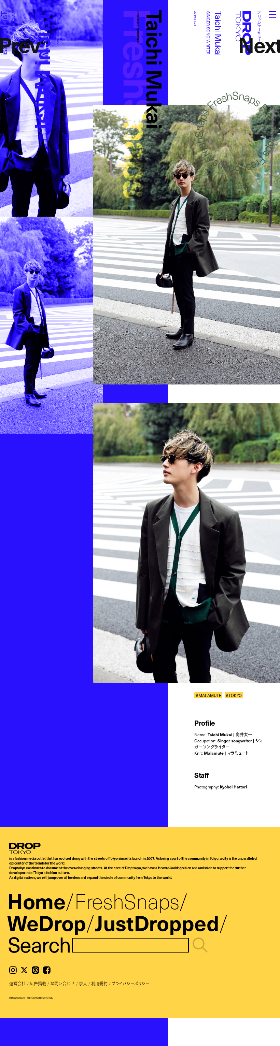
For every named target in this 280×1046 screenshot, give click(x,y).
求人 (83, 983)
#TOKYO (234, 695)
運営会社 (17, 983)
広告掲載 (38, 983)
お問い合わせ (62, 983)
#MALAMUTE (208, 695)
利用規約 (99, 983)
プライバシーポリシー (130, 983)
